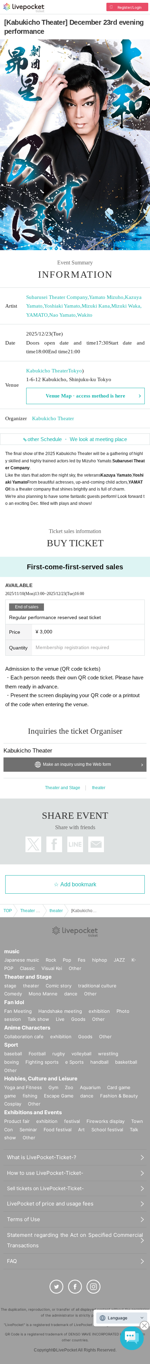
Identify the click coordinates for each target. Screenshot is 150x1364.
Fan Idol (14, 1002)
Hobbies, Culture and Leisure (40, 1078)
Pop (67, 960)
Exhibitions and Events (33, 1112)
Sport (11, 1044)
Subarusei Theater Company (57, 297)
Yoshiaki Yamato (62, 306)
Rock (51, 960)
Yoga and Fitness (23, 1087)
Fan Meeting (18, 1011)
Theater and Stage (62, 787)
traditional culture (97, 985)
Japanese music (21, 960)
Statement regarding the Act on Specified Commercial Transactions (75, 1240)
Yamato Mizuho (106, 297)
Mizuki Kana (96, 306)
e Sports (74, 1062)
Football (37, 1053)
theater (98, 787)
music (12, 951)
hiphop (99, 960)
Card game (118, 1087)
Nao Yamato (62, 315)
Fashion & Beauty (119, 1096)
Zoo (69, 1087)
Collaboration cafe (24, 1036)
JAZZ (119, 960)
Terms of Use (23, 1219)
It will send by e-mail (96, 844)
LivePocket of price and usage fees (50, 1203)
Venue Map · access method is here (85, 396)
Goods (78, 1019)
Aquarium (90, 1087)
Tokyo (75, 370)
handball (99, 1062)
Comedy (13, 993)
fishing (30, 1096)
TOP (7, 910)
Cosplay (12, 1104)
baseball (13, 1053)
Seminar (28, 1129)
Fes (81, 960)
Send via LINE (75, 844)
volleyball (81, 1053)
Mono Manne (43, 993)
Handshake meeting (60, 1011)
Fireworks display (106, 1121)
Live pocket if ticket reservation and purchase (23, 8)
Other (75, 968)
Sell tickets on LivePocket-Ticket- (45, 1188)
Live (60, 1019)
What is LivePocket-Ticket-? (41, 1157)
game (10, 1096)
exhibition (99, 1011)
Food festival (58, 1129)
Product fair (17, 1121)
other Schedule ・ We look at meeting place (77, 439)
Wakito (84, 315)
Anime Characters (27, 1027)
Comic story (59, 985)
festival (72, 1121)
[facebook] (75, 1287)
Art (81, 1129)
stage (10, 985)
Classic (27, 968)
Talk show (38, 1019)
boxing (11, 1062)
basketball (126, 1062)
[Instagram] (93, 1287)
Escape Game (59, 1096)
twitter (33, 844)
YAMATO (37, 315)
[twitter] (56, 1287)
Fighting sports (42, 1062)
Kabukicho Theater (47, 370)
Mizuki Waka (125, 306)
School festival (107, 1129)
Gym (53, 1087)
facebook (54, 844)
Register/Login (130, 7)
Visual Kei (52, 968)
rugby (58, 1053)
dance (70, 993)
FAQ (12, 1261)
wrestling (108, 1053)
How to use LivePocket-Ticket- (45, 1173)
